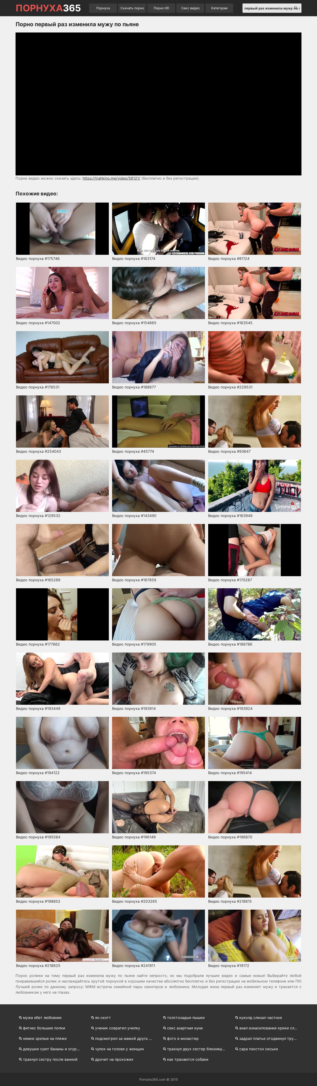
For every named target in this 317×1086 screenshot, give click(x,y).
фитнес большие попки (44, 1028)
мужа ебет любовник (42, 1017)
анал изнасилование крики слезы (270, 1028)
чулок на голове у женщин (119, 1049)
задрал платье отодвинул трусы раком (270, 1038)
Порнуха (103, 8)
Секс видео (190, 8)
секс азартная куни (185, 1028)
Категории (219, 8)
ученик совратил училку (117, 1028)
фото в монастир (183, 1038)
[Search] (296, 8)
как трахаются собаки (187, 1059)
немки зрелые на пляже (45, 1038)
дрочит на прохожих (114, 1059)
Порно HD (161, 8)
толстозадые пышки (186, 1017)
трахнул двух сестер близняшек (196, 1049)
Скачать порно (132, 8)
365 (48, 8)
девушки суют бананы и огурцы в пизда (54, 1049)
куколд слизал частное (260, 1017)
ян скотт (103, 1017)
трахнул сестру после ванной (50, 1059)
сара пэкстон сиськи (258, 1049)
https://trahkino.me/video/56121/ (111, 178)
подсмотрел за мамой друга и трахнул (126, 1038)
